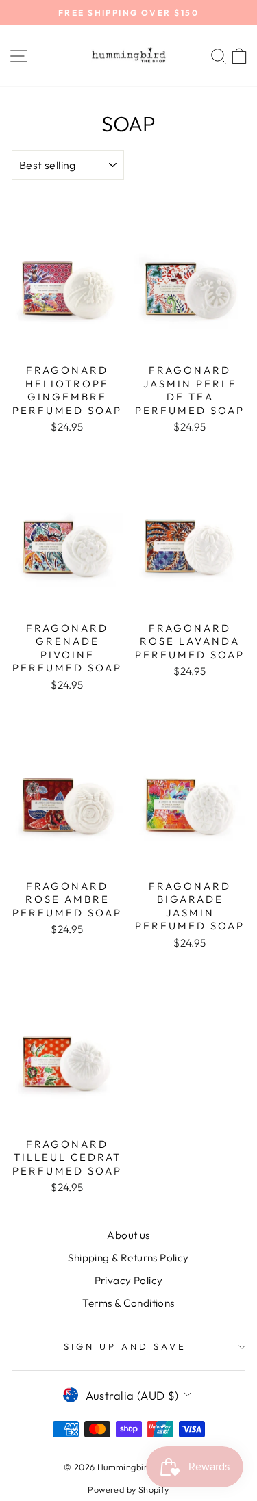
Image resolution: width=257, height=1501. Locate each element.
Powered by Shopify (128, 1489)
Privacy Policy (129, 1280)
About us (128, 1235)
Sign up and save (125, 1346)
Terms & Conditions (128, 1302)
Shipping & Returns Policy (128, 1257)
